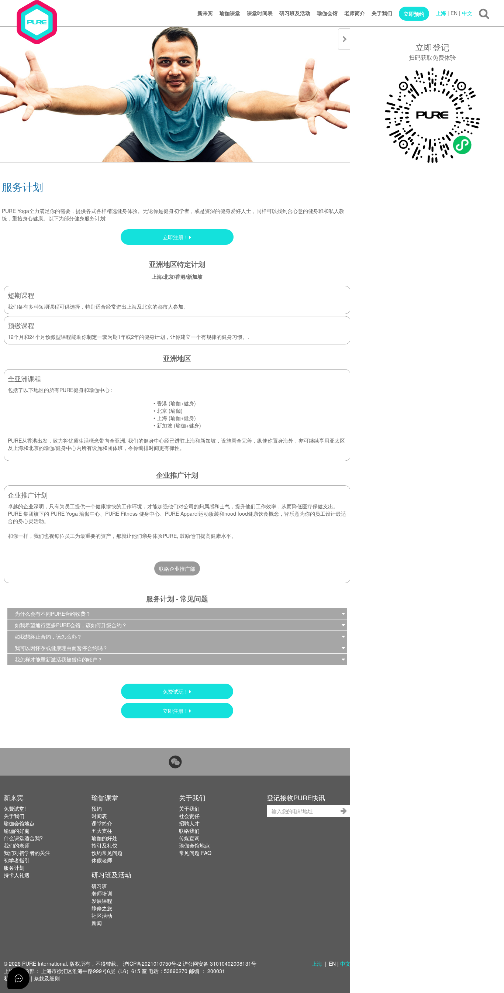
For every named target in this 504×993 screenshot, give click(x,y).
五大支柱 (102, 830)
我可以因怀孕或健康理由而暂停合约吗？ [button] (61, 648)
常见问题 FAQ (195, 852)
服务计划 (14, 867)
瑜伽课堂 (230, 13)
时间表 (99, 816)
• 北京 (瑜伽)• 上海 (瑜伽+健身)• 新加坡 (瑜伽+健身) (177, 414)
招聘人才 (189, 823)
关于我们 (382, 13)
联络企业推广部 (177, 568)
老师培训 (102, 893)
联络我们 (189, 830)
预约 (97, 808)
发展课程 (102, 900)
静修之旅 (102, 908)
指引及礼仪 (104, 845)
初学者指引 (17, 860)
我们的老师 (17, 845)
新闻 (97, 923)
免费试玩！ (176, 691)
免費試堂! (15, 808)
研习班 (99, 886)
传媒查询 (189, 838)
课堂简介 (102, 823)
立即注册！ (176, 237)
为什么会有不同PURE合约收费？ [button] (53, 613)
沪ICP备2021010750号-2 (152, 963)
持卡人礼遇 (17, 875)
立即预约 (414, 13)
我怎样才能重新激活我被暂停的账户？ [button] (59, 659)
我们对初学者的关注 (27, 852)
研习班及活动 (294, 13)
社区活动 (102, 915)
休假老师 (102, 860)
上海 (441, 13)
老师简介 (354, 13)
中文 (467, 13)
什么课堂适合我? (23, 838)
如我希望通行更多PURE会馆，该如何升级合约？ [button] (71, 625)
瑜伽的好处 (104, 838)
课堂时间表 (260, 13)
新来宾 (205, 13)
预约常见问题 (107, 852)
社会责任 (189, 816)
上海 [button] (317, 963)
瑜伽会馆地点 (19, 823)
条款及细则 (47, 978)
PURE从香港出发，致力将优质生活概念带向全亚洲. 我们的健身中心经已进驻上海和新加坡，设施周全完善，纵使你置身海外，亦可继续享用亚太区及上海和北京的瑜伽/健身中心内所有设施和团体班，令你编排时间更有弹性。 (176, 444)
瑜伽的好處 (17, 830)
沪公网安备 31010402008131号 (219, 963)
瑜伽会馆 (327, 13)
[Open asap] (18, 978)
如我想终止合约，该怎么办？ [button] (48, 636)
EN (454, 13)
